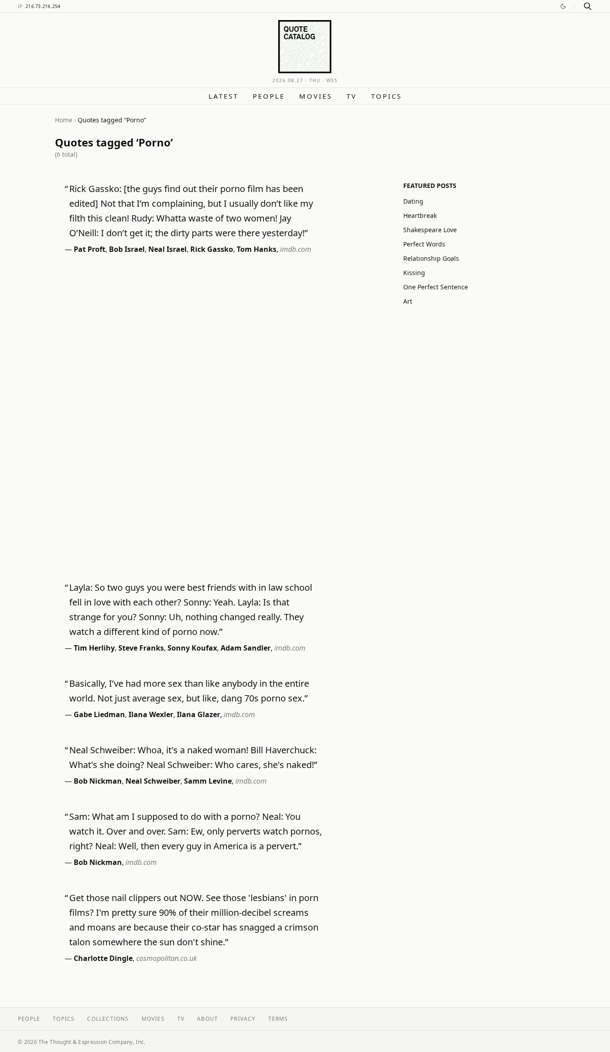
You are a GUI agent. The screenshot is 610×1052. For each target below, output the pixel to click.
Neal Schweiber (152, 781)
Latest (223, 96)
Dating (413, 201)
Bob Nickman (98, 781)
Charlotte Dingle (103, 958)
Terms (278, 1019)
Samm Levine (208, 781)
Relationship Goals (431, 258)
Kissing (414, 272)
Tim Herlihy (94, 648)
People (269, 96)
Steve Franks (141, 648)
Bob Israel (127, 249)
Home (63, 120)
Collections (108, 1019)
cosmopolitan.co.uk (166, 958)
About (207, 1019)
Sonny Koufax (192, 648)
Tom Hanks (256, 249)
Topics (386, 96)
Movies (315, 96)
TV (352, 96)
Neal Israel (167, 249)
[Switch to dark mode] (563, 6)
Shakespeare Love (430, 229)
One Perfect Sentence (435, 287)
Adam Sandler (246, 648)
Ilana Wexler (151, 714)
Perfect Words (424, 244)
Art (407, 301)
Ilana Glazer (198, 714)
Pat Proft (89, 249)
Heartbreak (420, 215)
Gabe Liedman (99, 714)
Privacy (242, 1019)
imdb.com (295, 249)
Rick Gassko (211, 249)
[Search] (587, 6)
